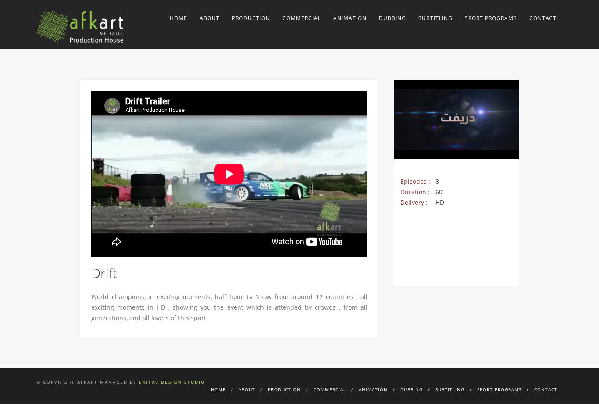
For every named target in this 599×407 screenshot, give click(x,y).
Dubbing (392, 18)
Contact (542, 18)
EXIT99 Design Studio (172, 382)
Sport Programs (491, 18)
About (210, 18)
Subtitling (435, 18)
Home (178, 18)
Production (251, 18)
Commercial (301, 18)
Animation (350, 18)
